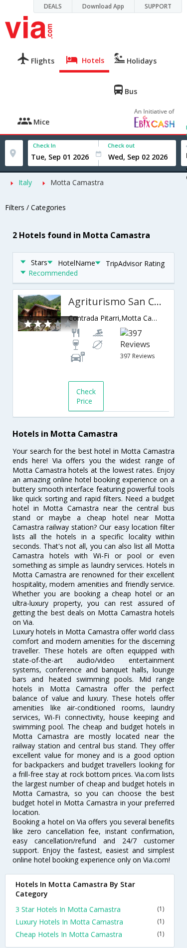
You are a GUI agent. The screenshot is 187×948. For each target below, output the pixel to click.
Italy (25, 182)
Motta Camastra (77, 182)
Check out (121, 145)
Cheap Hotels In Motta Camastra (89, 934)
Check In (44, 145)
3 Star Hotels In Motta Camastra (89, 909)
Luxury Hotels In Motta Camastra (89, 921)
